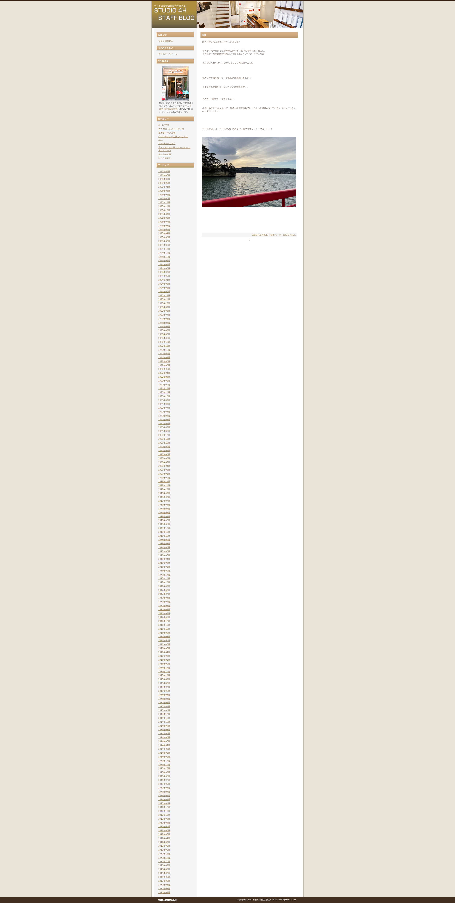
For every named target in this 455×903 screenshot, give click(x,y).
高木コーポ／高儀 (166, 133)
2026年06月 (164, 179)
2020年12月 (164, 435)
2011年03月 (164, 888)
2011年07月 (164, 873)
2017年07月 (164, 594)
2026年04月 (164, 187)
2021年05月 (164, 415)
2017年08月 (164, 590)
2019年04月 (164, 512)
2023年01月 (164, 338)
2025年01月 (164, 245)
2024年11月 (164, 252)
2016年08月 (164, 636)
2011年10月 (164, 861)
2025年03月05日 (260, 235)
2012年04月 (164, 838)
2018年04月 (164, 559)
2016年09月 (164, 633)
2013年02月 (164, 799)
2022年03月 (164, 377)
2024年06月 (164, 272)
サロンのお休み (165, 41)
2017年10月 (164, 582)
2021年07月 (164, 408)
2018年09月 (164, 539)
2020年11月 (164, 439)
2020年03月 (164, 470)
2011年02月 (164, 892)
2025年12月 (164, 202)
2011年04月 (164, 884)
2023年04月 (164, 326)
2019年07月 (164, 501)
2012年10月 (164, 815)
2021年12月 (164, 388)
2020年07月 (164, 454)
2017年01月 (164, 617)
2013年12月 (164, 760)
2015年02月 (164, 706)
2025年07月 (164, 222)
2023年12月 (164, 295)
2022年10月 (164, 349)
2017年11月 (164, 578)
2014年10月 (164, 722)
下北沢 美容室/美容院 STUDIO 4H (170, 6)
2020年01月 (164, 477)
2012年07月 (164, 826)
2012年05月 (164, 834)
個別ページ (275, 235)
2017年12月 (164, 574)
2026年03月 (164, 191)
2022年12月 (164, 342)
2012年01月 (164, 850)
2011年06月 (164, 877)
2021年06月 (164, 412)
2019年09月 (164, 493)
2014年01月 (164, 757)
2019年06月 (164, 505)
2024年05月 (164, 276)
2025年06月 (164, 225)
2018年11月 (164, 532)
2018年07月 (164, 547)
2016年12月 (164, 621)
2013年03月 (164, 795)
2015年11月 (164, 671)
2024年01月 (164, 291)
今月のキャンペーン (168, 54)
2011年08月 (164, 869)
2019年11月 (164, 485)
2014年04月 (164, 745)
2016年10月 (164, 629)
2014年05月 (164, 741)
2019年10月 (164, 489)
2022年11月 (164, 346)
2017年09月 (164, 586)
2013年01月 (164, 803)
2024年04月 (164, 280)
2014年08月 (164, 729)
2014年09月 (164, 726)
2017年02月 (164, 613)
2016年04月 (164, 652)
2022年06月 (164, 365)
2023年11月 (164, 299)
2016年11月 (164, 625)
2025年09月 (164, 214)
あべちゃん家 (164, 154)
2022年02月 (164, 381)
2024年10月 (164, 256)
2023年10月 (164, 303)
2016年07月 (164, 640)
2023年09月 (164, 307)
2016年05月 (164, 648)
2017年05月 (164, 601)
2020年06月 (164, 458)
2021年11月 (164, 392)
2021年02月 (164, 427)
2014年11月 (164, 718)
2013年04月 (164, 791)
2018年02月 (164, 567)
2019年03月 (164, 516)
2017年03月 (164, 609)
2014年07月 (164, 733)
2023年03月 (164, 330)
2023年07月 (164, 315)
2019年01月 (164, 524)
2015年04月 (164, 698)
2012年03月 (164, 842)
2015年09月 (164, 679)
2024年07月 (164, 268)
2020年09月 (164, 446)
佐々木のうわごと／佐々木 (171, 129)
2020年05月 (164, 462)
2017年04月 (164, 605)
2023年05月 (164, 322)
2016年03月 (164, 656)
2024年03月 (164, 284)
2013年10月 (164, 768)
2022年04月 (164, 373)
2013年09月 (164, 772)
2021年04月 (164, 419)
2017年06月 (164, 598)
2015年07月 (164, 687)
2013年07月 (164, 780)
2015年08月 (164, 683)
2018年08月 (164, 543)
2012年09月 (164, 819)
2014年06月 (164, 737)
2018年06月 (164, 551)
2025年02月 (164, 241)
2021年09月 (164, 400)
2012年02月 (164, 846)
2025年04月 (164, 233)
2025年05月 (164, 229)
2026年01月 (164, 198)
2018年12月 (164, 528)
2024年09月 (164, 260)
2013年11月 (164, 764)
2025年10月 (164, 210)
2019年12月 (164, 481)
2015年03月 (164, 702)
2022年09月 (164, 353)
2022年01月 (164, 384)
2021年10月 (164, 396)
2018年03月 (164, 563)
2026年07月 (164, 175)
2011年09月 (164, 865)
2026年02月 (164, 195)
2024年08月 (164, 264)
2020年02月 (164, 474)
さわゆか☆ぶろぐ (166, 143)
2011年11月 (164, 857)
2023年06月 (164, 318)
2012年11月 (164, 811)
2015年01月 (164, 710)
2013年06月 (164, 784)
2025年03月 (164, 237)
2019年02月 (164, 520)
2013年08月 (164, 776)
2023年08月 (164, 311)
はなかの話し (289, 235)
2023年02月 (164, 334)
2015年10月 (164, 675)
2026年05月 (164, 183)
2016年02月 (164, 660)
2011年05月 (164, 881)
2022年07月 (164, 361)
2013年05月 (164, 788)
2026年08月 (164, 171)
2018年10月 (164, 536)
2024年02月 (164, 288)
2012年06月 (164, 830)
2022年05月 (164, 369)
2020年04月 (164, 466)
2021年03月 (164, 423)
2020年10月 (164, 443)
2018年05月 (164, 555)
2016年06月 (164, 644)
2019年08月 (164, 497)
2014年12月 (164, 714)
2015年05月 (164, 694)
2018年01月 (164, 571)
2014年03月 (164, 749)
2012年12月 (164, 807)
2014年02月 (164, 753)
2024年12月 (164, 249)
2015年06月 (164, 691)
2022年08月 (164, 357)
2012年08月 (164, 823)
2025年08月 (164, 218)
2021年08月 (164, 404)
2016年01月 (164, 664)
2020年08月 (164, 450)
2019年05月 (164, 508)
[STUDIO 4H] (167, 901)
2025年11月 (164, 206)
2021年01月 (164, 431)
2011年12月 (164, 853)
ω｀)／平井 (163, 125)
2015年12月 (164, 667)
